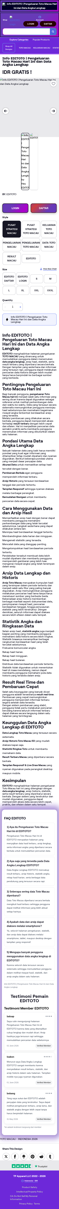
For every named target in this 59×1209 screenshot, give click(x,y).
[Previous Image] (5, 111)
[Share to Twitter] (6, 1156)
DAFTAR (48, 24)
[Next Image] (53, 111)
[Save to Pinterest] (32, 1156)
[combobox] (26, 31)
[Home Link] (15, 21)
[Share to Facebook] (15, 1156)
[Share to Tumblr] (50, 1156)
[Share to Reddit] (41, 1156)
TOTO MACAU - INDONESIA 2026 (19, 1139)
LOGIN (30, 24)
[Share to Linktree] (24, 1156)
